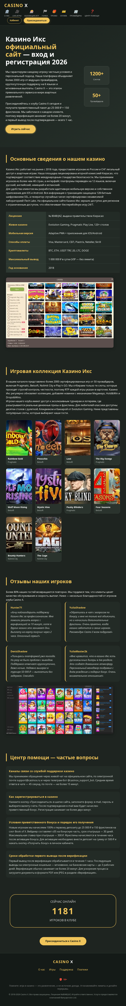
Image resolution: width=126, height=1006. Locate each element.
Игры (52, 969)
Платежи (82, 969)
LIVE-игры (17, 13)
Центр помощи (92, 13)
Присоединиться (37, 20)
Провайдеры (76, 13)
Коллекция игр (31, 13)
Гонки (45, 13)
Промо (54, 13)
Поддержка (66, 969)
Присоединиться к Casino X (63, 941)
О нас (7, 13)
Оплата (63, 13)
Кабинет (14, 20)
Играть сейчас (20, 129)
